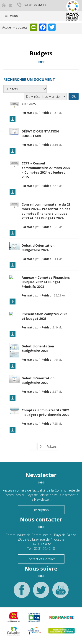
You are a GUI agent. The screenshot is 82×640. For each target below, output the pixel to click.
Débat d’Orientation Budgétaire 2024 (38, 247)
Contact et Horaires (41, 559)
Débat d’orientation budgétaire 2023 (38, 348)
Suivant (51, 446)
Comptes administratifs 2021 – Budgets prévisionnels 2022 (45, 412)
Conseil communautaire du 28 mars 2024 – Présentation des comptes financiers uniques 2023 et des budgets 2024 (46, 211)
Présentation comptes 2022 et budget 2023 (44, 316)
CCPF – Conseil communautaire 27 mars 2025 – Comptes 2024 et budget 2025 (46, 170)
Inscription (41, 510)
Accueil (7, 27)
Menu (14, 16)
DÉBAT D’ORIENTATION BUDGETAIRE (40, 133)
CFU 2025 (29, 104)
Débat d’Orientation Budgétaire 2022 (38, 380)
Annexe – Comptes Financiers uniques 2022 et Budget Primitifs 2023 (46, 282)
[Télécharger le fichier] (14, 104)
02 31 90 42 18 (35, 5)
